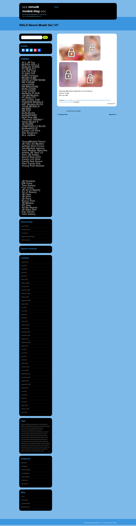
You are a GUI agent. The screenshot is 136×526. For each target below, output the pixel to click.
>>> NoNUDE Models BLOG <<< (34, 8)
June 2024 (24, 353)
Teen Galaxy (29, 185)
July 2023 (24, 391)
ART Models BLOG (32, 104)
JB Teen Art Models (33, 143)
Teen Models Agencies (34, 150)
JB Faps (26, 194)
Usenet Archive (106, 100)
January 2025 (25, 328)
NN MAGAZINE (30, 86)
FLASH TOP (28, 73)
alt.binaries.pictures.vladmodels (28, 437)
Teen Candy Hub (31, 163)
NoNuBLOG (28, 113)
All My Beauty (29, 207)
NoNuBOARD (29, 115)
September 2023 (25, 384)
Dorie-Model (47, 443)
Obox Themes (113, 522)
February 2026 (25, 283)
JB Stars (26, 198)
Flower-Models (41, 449)
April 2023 (24, 402)
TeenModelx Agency (33, 148)
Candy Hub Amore (32, 161)
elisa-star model (40, 445)
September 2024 (25, 342)
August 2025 (24, 304)
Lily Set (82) (24, 233)
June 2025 (24, 311)
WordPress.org (25, 507)
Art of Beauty (29, 192)
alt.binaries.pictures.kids (26, 433)
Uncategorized (25, 473)
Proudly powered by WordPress (91, 522)
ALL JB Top (28, 62)
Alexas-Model (24, 426)
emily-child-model (31, 447)
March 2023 (24, 405)
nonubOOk (28, 84)
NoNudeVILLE (30, 128)
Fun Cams (27, 187)
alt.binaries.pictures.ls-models (39, 433)
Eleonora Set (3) (25, 240)
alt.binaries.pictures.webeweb (28, 439)
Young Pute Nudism (33, 165)
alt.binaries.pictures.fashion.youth (29, 432)
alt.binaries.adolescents (31, 428)
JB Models (28, 203)
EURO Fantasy (30, 75)
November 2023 (25, 377)
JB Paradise (28, 181)
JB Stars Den (29, 209)
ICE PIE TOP (29, 71)
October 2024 (25, 339)
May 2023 (24, 398)
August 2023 (24, 388)
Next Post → (113, 114)
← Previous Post (62, 114)
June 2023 (24, 395)
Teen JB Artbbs (30, 154)
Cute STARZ (28, 91)
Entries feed (24, 500)
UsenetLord (62, 102)
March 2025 (24, 321)
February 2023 (25, 409)
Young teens (69, 102)
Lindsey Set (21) (25, 229)
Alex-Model (31, 424)
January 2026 (25, 286)
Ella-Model (46, 445)
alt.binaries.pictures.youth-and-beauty (30, 441)
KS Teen (26, 205)
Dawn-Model (42, 441)
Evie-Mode (44, 447)
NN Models (89, 100)
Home (56, 7)
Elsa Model (23, 447)
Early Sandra (24, 445)
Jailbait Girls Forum (33, 146)
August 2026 (24, 262)
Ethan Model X (30, 121)
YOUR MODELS (30, 106)
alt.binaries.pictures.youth (41, 439)
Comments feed (25, 503)
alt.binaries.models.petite (27, 430)
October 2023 (25, 381)
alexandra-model (38, 424)
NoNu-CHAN (29, 88)
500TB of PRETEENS (33, 80)
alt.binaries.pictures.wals (42, 437)
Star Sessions (29, 132)
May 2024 (24, 356)
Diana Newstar (31, 443)
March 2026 (24, 279)
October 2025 (25, 297)
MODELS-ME (29, 77)
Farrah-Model (27, 449)
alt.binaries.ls (40, 428)
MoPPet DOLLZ (30, 64)
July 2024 (24, 349)
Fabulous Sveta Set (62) (27, 236)
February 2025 (25, 325)
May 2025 (24, 314)
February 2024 (25, 367)
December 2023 (25, 374)
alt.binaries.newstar (37, 430)
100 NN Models (30, 95)
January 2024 (25, 370)
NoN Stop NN (29, 117)
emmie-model (38, 447)
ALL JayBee (28, 135)
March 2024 (24, 363)
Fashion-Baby (34, 449)
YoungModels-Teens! (33, 141)
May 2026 (24, 272)
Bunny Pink (28, 200)
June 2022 (24, 412)
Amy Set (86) (24, 226)
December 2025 (25, 290)
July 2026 (24, 265)
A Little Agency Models (44, 426)
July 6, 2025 (75, 100)
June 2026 (24, 269)
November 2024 (25, 335)
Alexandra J (45, 424)
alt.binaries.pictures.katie (43, 432)
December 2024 (25, 332)
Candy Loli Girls (31, 130)
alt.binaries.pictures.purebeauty (28, 435)
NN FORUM (28, 82)
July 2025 (24, 307)
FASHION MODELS (32, 102)
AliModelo (30, 426)
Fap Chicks (28, 211)
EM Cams (27, 183)
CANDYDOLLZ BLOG (33, 126)
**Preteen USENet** (32, 119)
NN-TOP (26, 110)
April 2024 (24, 360)
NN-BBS (26, 108)
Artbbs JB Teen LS (32, 152)
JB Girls (26, 196)
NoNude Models (97, 100)
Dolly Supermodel (39, 443)
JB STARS (27, 124)
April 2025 (24, 318)
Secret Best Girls (31, 156)
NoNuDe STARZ (31, 66)
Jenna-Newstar (33, 451)
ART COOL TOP (31, 99)
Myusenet (83, 100)
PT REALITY (29, 69)
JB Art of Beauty (31, 189)
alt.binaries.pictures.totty (42, 435)
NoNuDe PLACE (31, 93)
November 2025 (25, 293)
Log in (23, 496)
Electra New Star (32, 445)
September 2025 (25, 300)
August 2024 (24, 346)
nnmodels (67, 100)
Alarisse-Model (24, 424)
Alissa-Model (36, 426)
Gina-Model (27, 451)
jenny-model (41, 451)
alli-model (23, 428)
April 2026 (24, 276)
